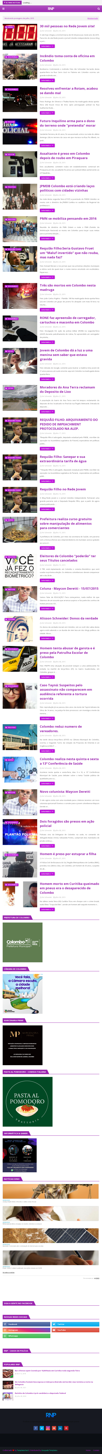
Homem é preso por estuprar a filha (68, 854)
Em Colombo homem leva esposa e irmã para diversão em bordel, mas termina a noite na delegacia (54, 1383)
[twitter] (75, 1324)
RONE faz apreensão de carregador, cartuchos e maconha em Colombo (68, 320)
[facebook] (26, 1324)
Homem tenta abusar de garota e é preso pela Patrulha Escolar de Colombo (67, 652)
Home (88, 1450)
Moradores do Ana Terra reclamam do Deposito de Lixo (67, 389)
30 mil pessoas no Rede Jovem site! (67, 26)
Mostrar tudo (93, 18)
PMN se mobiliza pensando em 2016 (68, 218)
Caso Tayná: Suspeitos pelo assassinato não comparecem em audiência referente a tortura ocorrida (66, 692)
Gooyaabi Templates (49, 1450)
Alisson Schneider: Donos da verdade (69, 618)
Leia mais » (46, 46)
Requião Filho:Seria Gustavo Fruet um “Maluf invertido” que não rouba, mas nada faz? (69, 252)
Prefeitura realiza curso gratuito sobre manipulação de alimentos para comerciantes (66, 523)
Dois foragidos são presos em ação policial (67, 823)
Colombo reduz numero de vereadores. (61, 728)
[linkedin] (60, 1428)
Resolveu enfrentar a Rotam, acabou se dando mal (69, 90)
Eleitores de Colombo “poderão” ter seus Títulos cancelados (68, 558)
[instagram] (26, 1330)
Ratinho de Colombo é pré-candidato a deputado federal (40, 1393)
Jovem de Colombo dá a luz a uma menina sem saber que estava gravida (66, 354)
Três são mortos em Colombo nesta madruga (68, 287)
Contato (96, 1450)
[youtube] (75, 1330)
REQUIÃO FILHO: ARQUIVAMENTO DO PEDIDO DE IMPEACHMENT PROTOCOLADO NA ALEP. (69, 424)
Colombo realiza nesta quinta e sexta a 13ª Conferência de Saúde (69, 761)
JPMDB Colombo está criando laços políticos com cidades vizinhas (67, 188)
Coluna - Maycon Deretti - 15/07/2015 (69, 588)
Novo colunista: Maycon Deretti (65, 791)
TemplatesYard (23, 1450)
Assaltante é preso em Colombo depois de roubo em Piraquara (65, 155)
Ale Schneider (47, 31)
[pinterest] (66, 1428)
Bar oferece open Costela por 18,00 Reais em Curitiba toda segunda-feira (47, 1370)
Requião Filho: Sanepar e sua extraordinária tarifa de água (63, 458)
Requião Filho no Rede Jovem (63, 489)
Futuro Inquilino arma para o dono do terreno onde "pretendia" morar (68, 123)
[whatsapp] (26, 1336)
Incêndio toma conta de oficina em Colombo (67, 58)
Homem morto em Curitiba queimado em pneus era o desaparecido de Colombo (69, 888)
